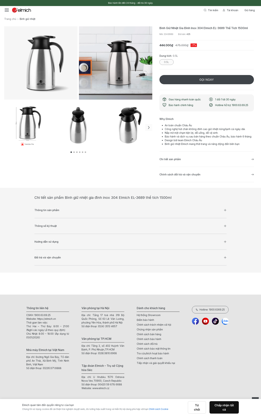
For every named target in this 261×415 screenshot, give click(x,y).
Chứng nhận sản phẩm (150, 329)
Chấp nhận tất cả (224, 407)
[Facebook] (195, 321)
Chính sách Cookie (158, 409)
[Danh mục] (6, 10)
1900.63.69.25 (42, 315)
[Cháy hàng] (230, 122)
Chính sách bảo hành (149, 339)
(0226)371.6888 (52, 368)
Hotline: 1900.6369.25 (212, 309)
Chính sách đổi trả (147, 343)
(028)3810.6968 (107, 353)
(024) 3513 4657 (107, 326)
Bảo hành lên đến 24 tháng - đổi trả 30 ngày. (130, 3)
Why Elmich (166, 118)
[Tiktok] (215, 321)
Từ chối (197, 407)
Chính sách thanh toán (149, 358)
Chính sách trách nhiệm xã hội (154, 324)
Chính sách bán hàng (149, 334)
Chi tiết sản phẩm (170, 159)
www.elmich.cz (100, 388)
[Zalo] (225, 321)
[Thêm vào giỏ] (61, 122)
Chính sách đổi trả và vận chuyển (179, 174)
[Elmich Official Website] (21, 10)
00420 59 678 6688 (110, 384)
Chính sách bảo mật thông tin (153, 348)
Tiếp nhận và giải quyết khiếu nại (156, 362)
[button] (148, 127)
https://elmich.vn (46, 318)
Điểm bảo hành (145, 319)
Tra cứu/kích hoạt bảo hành (153, 353)
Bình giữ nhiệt (27, 18)
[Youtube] (205, 321)
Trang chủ (10, 18)
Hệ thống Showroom (149, 315)
